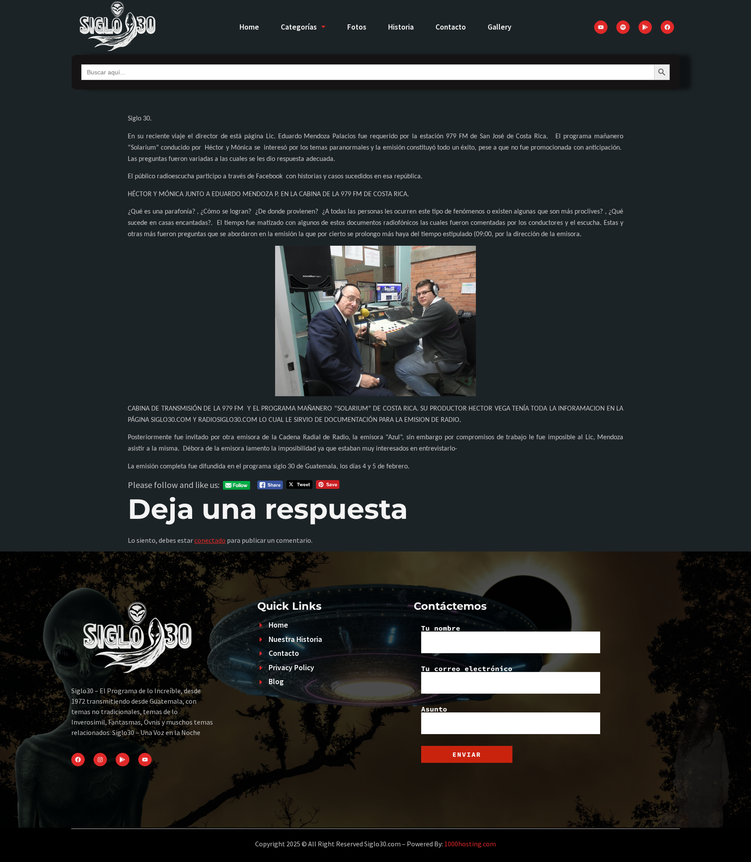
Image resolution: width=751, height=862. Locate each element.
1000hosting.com (470, 843)
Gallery (500, 27)
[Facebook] (667, 27)
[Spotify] (623, 27)
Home (249, 27)
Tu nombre (440, 628)
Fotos (356, 27)
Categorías (299, 27)
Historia (401, 27)
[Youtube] (601, 27)
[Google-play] (645, 27)
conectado (210, 540)
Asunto (434, 709)
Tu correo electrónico (466, 669)
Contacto (450, 27)
